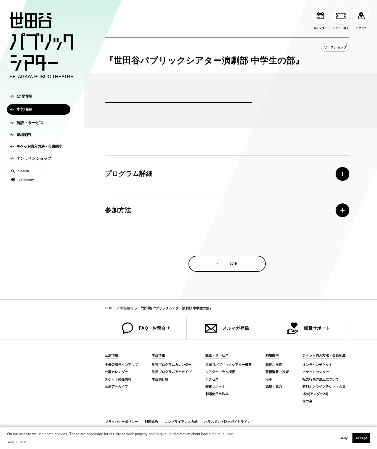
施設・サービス (30, 122)
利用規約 (151, 422)
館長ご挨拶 (274, 365)
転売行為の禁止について (320, 379)
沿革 (269, 379)
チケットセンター (315, 372)
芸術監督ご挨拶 (277, 372)
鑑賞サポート (317, 328)
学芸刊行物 (160, 379)
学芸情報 (24, 109)
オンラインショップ (34, 158)
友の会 (307, 401)
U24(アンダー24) (315, 394)
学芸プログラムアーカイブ (172, 372)
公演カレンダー (116, 372)
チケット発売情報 (118, 379)
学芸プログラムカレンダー (172, 365)
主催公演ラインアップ (121, 365)
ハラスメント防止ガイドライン (227, 422)
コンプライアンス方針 (181, 422)
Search (23, 171)
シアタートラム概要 (220, 372)
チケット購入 (341, 27)
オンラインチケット (317, 365)
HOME (110, 308)
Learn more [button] (17, 441)
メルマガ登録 (235, 328)
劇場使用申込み (217, 394)
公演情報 (24, 96)
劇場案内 (23, 134)
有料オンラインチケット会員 (324, 386)
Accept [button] (361, 438)
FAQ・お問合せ (154, 328)
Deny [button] (343, 438)
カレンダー (320, 27)
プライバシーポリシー (121, 422)
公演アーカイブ (116, 386)
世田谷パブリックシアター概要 (228, 365)
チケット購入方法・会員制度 (39, 146)
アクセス (361, 27)
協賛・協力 (274, 386)
